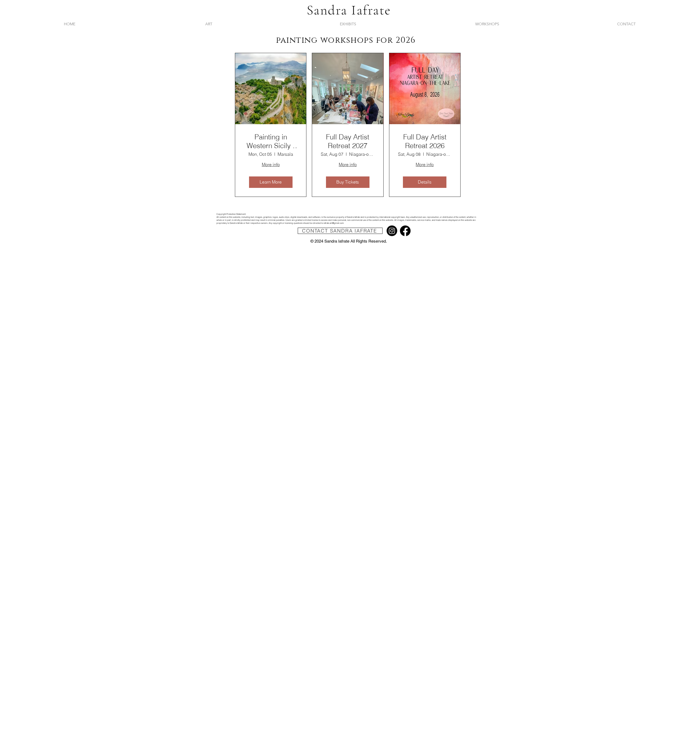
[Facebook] (405, 230)
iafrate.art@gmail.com (334, 223)
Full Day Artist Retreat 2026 (424, 141)
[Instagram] (392, 230)
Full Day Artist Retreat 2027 (347, 141)
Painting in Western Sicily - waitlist (271, 141)
